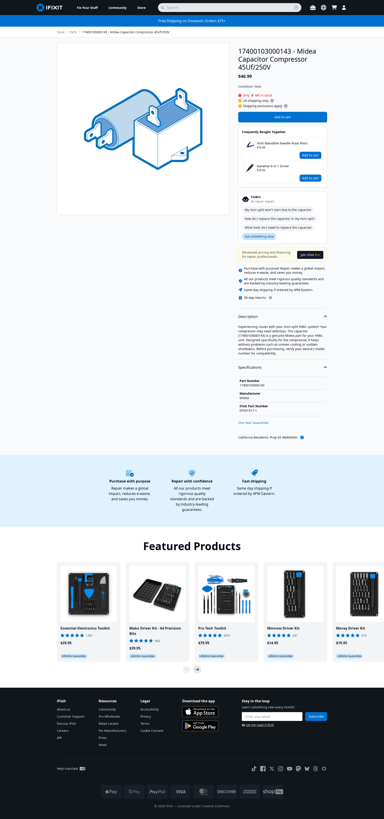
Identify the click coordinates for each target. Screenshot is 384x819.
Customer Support (70, 716)
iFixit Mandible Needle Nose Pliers (282, 143)
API (59, 738)
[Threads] (315, 768)
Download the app (198, 701)
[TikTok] (254, 768)
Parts (73, 32)
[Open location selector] (323, 7)
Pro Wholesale (109, 716)
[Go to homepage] (51, 8)
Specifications (250, 367)
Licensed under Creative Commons (204, 806)
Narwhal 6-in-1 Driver (273, 166)
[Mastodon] (298, 768)
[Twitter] (271, 768)
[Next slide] (197, 669)
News (103, 745)
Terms (145, 723)
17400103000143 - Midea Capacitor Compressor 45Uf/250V (125, 32)
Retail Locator (109, 723)
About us (63, 709)
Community (107, 709)
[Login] (344, 7)
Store (61, 32)
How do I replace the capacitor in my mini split (279, 219)
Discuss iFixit (66, 723)
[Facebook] (263, 768)
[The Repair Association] (324, 768)
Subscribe (316, 716)
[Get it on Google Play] (200, 726)
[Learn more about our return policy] (270, 297)
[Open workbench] (312, 7)
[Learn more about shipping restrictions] (272, 100)
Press (103, 738)
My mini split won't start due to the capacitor (278, 210)
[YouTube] (289, 768)
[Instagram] (280, 768)
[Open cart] (334, 7)
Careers (62, 730)
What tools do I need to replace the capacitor (278, 227)
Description (248, 316)
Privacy (145, 716)
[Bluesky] (307, 768)
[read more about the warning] (302, 437)
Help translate (67, 768)
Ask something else (259, 236)
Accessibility (149, 709)
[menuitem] (87, 7)
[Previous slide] (187, 669)
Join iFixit (310, 255)
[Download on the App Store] (200, 711)
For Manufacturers (112, 730)
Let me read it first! (260, 725)
